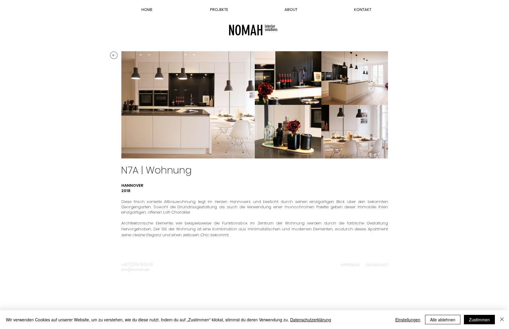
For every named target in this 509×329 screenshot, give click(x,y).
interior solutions (271, 28)
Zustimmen (479, 320)
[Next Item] (378, 105)
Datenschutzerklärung (310, 320)
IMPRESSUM (350, 264)
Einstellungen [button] (407, 320)
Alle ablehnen (442, 320)
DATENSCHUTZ (377, 264)
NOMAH (245, 30)
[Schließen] (501, 319)
